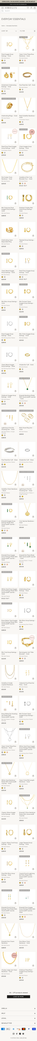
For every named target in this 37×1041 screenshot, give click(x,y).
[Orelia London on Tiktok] (20, 1034)
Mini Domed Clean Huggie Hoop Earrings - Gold (26, 303)
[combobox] (18, 10)
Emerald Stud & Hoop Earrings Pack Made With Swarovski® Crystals (9, 909)
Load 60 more (18, 997)
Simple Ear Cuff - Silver (26, 460)
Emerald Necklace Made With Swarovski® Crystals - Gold (27, 397)
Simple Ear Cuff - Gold (26, 364)
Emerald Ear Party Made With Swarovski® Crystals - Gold (27, 557)
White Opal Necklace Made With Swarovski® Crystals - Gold (9, 782)
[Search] (2, 11)
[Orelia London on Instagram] (14, 1034)
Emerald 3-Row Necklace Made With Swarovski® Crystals (27, 814)
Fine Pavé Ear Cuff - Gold (27, 85)
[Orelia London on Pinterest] (23, 1034)
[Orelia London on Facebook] (17, 1034)
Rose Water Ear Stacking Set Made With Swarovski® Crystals (9, 715)
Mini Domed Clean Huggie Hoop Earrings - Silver (26, 715)
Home (3, 25)
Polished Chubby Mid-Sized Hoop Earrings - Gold (26, 209)
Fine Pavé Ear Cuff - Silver (10, 460)
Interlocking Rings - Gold (9, 115)
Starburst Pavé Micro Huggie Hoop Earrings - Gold (26, 971)
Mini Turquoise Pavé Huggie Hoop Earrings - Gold (9, 209)
